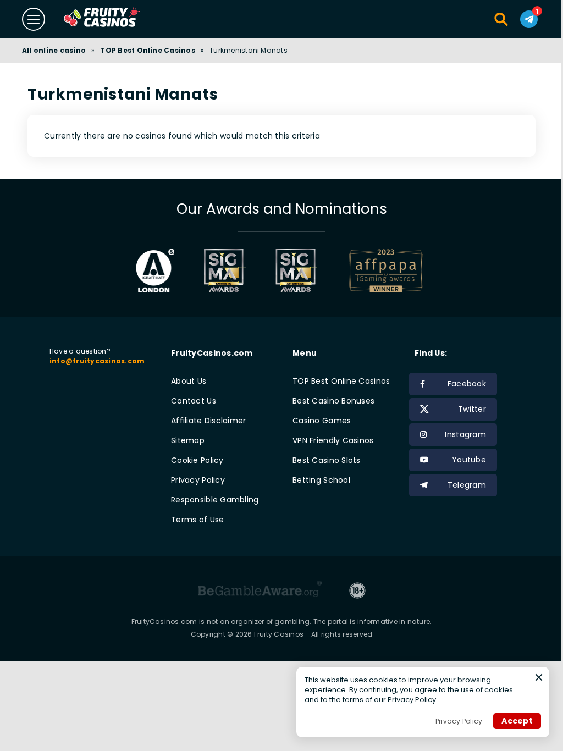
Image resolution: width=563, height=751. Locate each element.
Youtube (469, 459)
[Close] (538, 677)
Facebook (467, 383)
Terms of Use (197, 519)
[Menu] (33, 19)
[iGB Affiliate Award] (155, 270)
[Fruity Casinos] (119, 19)
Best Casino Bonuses (333, 400)
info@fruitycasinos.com (97, 361)
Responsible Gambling (215, 499)
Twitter (472, 409)
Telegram (467, 484)
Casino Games (321, 420)
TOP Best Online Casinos (147, 50)
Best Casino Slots (326, 460)
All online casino (54, 50)
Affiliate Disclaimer (208, 420)
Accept (517, 720)
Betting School (321, 479)
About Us (188, 380)
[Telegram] (529, 19)
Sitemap (188, 440)
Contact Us (193, 400)
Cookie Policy (197, 460)
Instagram (465, 434)
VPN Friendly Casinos (333, 440)
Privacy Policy (198, 479)
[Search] (502, 19)
